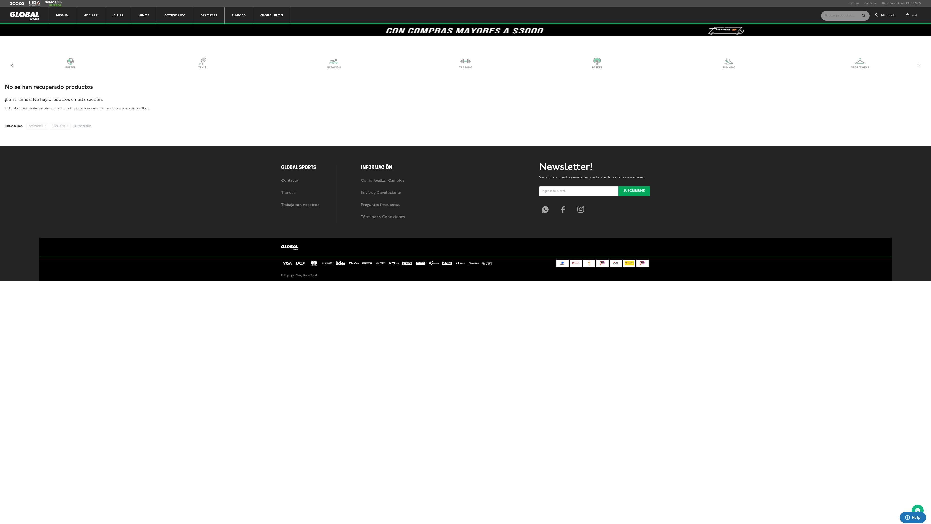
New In (62, 15)
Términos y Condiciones (383, 217)
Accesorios (174, 15)
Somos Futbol (53, 3)
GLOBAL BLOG (271, 15)
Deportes (208, 15)
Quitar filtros (82, 126)
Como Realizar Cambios (382, 181)
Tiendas (854, 3)
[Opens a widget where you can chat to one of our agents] (912, 518)
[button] (864, 16)
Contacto (870, 3)
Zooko (14, 3)
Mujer (118, 15)
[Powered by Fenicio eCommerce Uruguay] (642, 275)
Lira (31, 3)
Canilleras (58, 126)
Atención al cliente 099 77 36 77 (901, 3)
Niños (143, 15)
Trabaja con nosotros (300, 205)
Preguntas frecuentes (380, 205)
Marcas (239, 15)
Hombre (90, 15)
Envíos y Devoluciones (381, 193)
